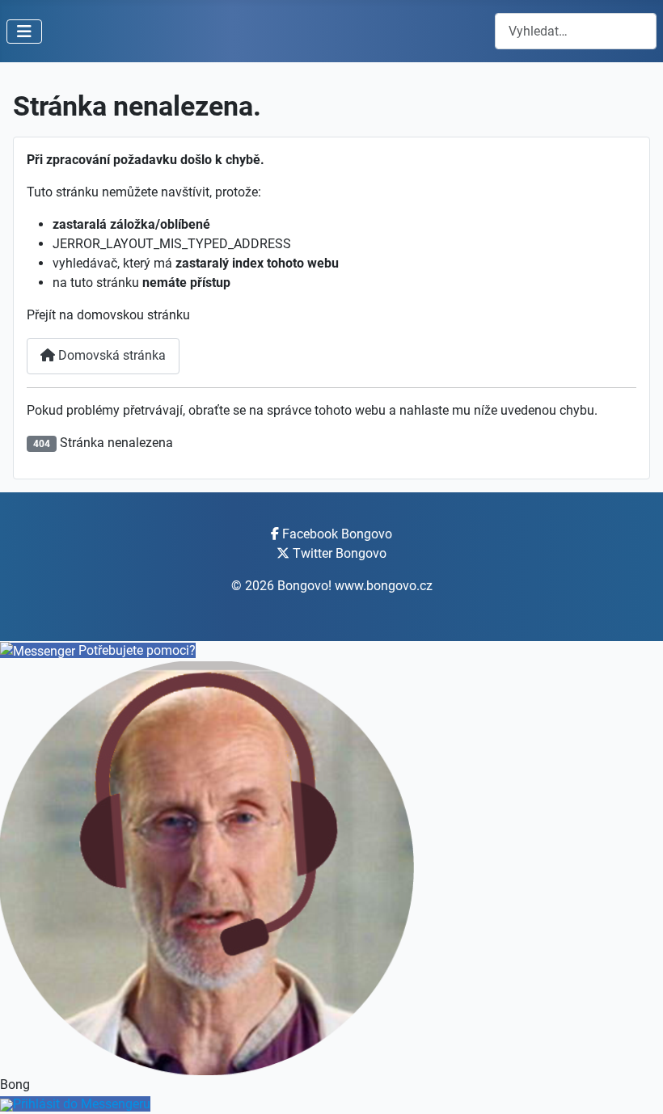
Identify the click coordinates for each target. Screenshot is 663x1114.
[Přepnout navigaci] (24, 31)
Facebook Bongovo (337, 534)
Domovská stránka (110, 355)
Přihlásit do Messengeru (81, 1104)
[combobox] (576, 31)
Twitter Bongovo (339, 553)
